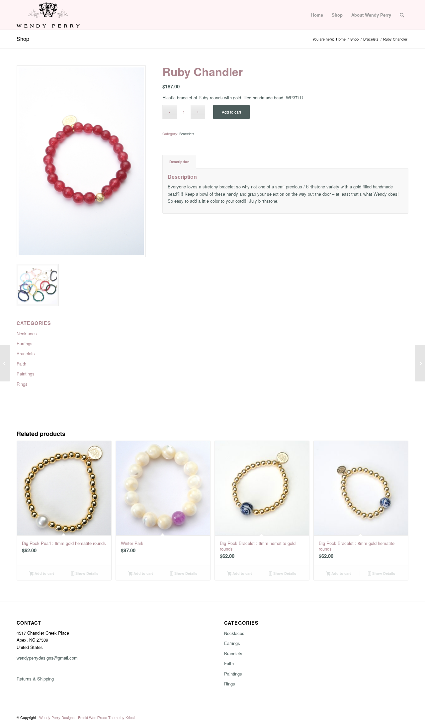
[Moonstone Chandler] (5, 363)
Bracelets (187, 133)
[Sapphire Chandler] (420, 363)
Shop (23, 39)
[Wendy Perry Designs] (48, 15)
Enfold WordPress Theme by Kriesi (106, 717)
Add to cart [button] (44, 573)
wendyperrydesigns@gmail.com (47, 658)
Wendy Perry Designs (57, 717)
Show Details (86, 573)
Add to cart (231, 112)
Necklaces (234, 633)
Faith (229, 663)
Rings (229, 683)
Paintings (233, 674)
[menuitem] (317, 15)
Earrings (232, 643)
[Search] (401, 15)
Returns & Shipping (35, 678)
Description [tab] (179, 161)
